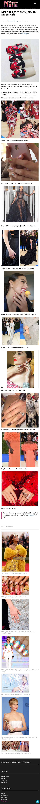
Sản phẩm (4, 799)
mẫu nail (30, 515)
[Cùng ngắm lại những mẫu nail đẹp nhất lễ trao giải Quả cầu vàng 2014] (20, 716)
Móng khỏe (4, 795)
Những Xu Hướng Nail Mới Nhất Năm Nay (14, 597)
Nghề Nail (4, 797)
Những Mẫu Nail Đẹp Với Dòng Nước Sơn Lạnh (16, 694)
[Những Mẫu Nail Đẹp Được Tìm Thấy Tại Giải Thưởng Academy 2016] (20, 614)
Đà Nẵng (4, 782)
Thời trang (10, 21)
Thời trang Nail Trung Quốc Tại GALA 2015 (14, 573)
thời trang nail (25, 33)
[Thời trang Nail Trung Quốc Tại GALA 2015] (20, 551)
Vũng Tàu (4, 780)
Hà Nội (3, 778)
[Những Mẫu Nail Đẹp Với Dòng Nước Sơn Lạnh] (20, 683)
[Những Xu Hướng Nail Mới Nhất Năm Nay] (20, 585)
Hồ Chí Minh (5, 776)
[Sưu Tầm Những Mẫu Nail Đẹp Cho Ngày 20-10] (20, 746)
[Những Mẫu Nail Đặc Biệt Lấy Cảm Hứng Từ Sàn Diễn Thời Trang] (20, 652)
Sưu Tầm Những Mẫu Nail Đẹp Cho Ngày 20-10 (16, 753)
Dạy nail (3, 793)
